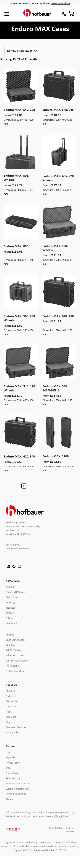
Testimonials (12, 701)
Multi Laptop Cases (15, 639)
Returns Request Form (17, 783)
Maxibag (10, 602)
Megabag (11, 607)
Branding (10, 587)
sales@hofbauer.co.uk (20, 548)
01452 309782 (15, 545)
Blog (8, 722)
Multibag (10, 645)
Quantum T (11, 623)
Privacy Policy (13, 732)
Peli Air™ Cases (13, 650)
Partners (10, 696)
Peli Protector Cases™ (17, 660)
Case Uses (11, 716)
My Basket (11, 757)
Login (8, 752)
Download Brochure (60, 3)
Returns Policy (13, 778)
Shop (8, 711)
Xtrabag (10, 613)
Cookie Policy (12, 773)
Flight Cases (12, 597)
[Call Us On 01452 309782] (64, 14)
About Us (10, 690)
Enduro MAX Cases (15, 592)
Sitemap (10, 799)
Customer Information (17, 788)
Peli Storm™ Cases (15, 655)
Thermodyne (12, 665)
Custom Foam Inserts (16, 671)
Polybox (10, 618)
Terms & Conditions (16, 793)
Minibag (10, 634)
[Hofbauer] (37, 14)
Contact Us (11, 706)
